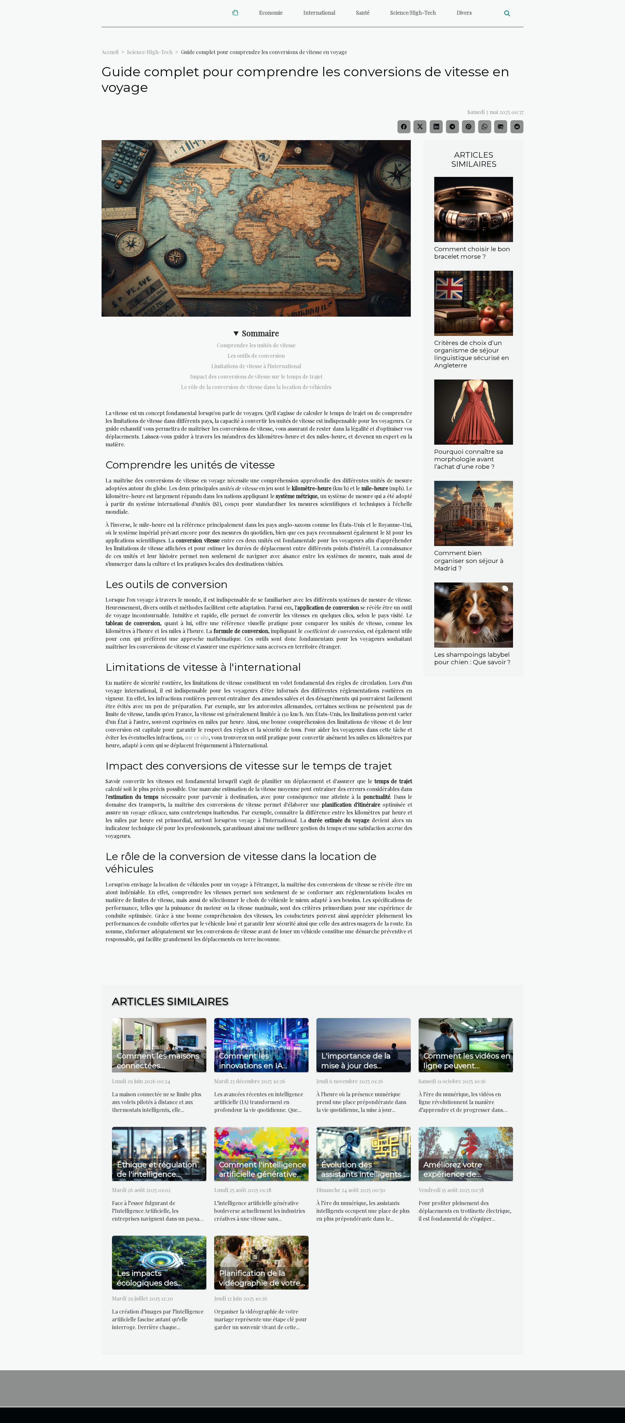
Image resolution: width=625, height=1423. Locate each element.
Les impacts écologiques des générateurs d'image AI (160, 1283)
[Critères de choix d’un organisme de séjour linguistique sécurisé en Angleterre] (473, 302)
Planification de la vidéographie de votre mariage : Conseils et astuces (259, 1288)
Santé (362, 12)
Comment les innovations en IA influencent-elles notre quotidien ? (261, 1070)
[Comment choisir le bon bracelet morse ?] (473, 208)
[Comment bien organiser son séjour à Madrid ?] (473, 513)
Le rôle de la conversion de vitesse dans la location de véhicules (256, 386)
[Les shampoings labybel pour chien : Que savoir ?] (473, 614)
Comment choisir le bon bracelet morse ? (472, 252)
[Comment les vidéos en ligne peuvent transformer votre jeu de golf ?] (466, 1044)
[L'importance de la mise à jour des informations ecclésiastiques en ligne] (363, 1044)
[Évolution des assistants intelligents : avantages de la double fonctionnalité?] (363, 1153)
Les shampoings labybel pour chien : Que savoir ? (472, 658)
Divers (464, 12)
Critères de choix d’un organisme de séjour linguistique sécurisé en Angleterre (471, 354)
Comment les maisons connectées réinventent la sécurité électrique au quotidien (160, 1070)
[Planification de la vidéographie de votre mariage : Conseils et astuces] (261, 1261)
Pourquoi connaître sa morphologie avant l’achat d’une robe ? (468, 459)
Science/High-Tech (413, 12)
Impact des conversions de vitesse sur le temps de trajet (256, 376)
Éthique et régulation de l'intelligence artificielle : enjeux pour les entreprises (159, 1179)
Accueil (110, 52)
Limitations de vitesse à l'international (256, 366)
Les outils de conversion (256, 355)
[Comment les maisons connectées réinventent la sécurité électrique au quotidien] (159, 1044)
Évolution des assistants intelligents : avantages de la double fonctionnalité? (364, 1179)
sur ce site (197, 737)
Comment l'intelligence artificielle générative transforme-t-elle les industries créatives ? (262, 1179)
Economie (271, 12)
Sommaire (260, 333)
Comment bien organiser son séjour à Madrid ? (469, 560)
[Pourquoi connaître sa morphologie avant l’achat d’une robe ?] (473, 411)
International (319, 12)
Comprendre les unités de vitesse (256, 345)
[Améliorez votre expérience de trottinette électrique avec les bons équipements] (466, 1153)
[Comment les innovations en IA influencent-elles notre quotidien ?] (261, 1044)
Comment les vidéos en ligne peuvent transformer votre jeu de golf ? (467, 1070)
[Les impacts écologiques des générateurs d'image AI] (159, 1261)
